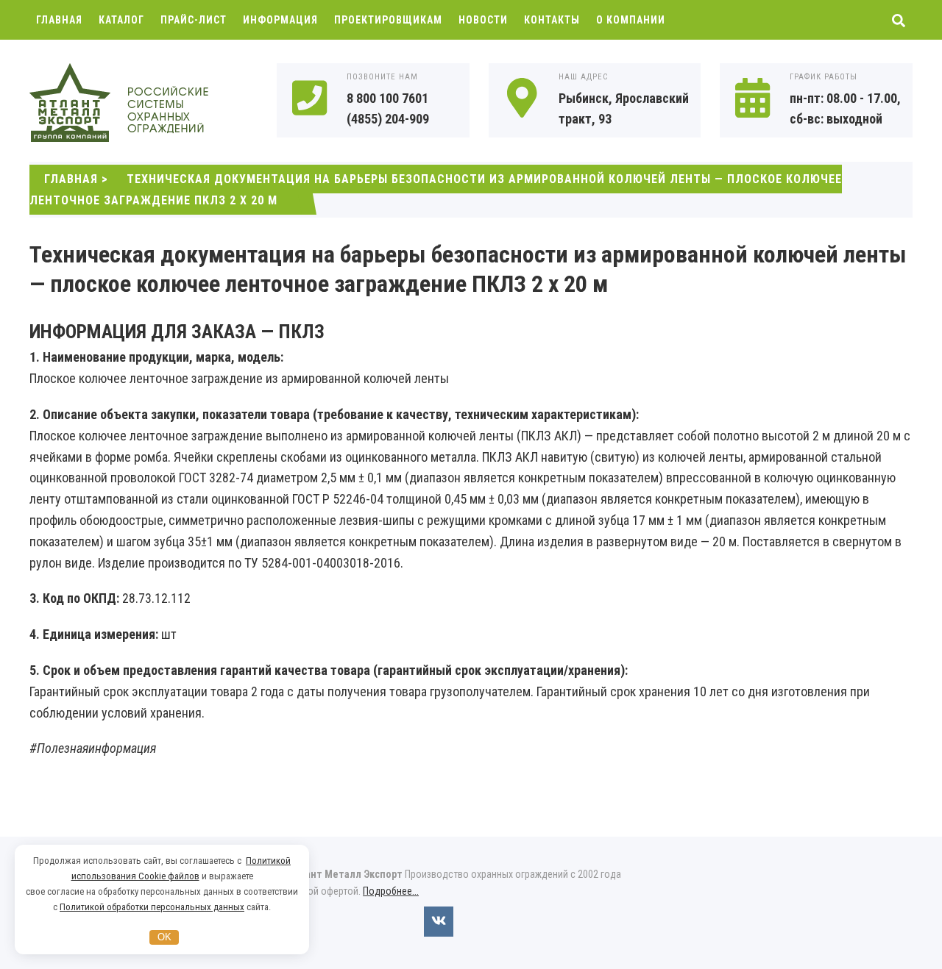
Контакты (552, 20)
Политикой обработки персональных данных (152, 906)
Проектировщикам (388, 20)
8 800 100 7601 (387, 98)
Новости (483, 20)
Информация (280, 20)
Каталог (121, 20)
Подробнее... (391, 891)
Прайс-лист (193, 20)
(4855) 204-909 (388, 118)
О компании (630, 20)
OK (164, 937)
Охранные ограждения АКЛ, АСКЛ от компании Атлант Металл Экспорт (139, 103)
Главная (59, 20)
